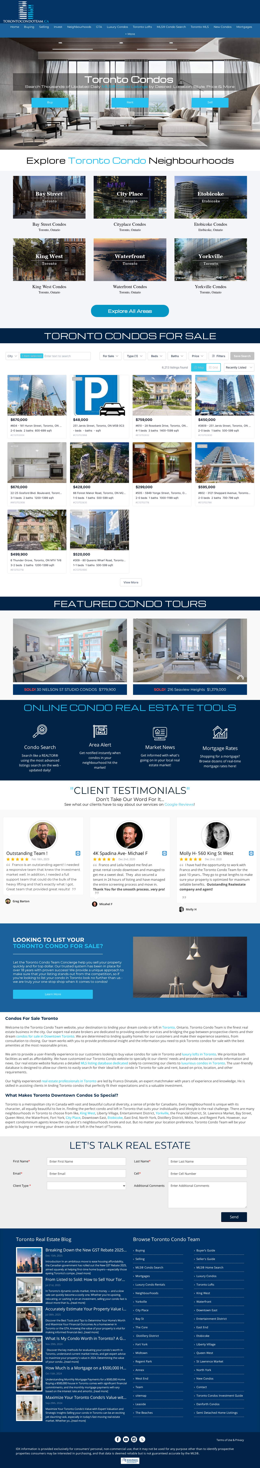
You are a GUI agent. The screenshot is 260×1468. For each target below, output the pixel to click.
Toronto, (169, 1027)
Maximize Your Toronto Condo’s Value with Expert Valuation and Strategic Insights (86, 1397)
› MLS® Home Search (208, 1267)
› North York (202, 1370)
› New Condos (203, 1378)
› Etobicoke (201, 1336)
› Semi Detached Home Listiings (216, 1413)
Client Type (22, 1186)
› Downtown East (205, 1310)
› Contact (200, 1387)
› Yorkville (140, 1301)
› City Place (140, 1310)
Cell (137, 1173)
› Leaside (139, 1404)
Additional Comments (149, 1186)
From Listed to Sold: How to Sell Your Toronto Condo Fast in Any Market (86, 1279)
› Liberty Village (205, 1344)
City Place (73, 1117)
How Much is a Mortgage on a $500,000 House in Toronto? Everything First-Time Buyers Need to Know (86, 1368)
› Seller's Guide (204, 1259)
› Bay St (138, 1319)
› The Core (140, 1327)
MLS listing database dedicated (104, 1063)
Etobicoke (115, 1117)
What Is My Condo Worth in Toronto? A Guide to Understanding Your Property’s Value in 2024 (86, 1338)
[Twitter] (142, 1439)
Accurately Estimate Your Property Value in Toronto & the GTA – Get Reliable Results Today (86, 1309)
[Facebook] (118, 1439)
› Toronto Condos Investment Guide (218, 1395)
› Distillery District (146, 1336)
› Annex (138, 1370)
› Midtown (140, 1353)
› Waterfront (202, 1301)
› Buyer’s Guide (204, 1250)
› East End (201, 1327)
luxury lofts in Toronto (199, 1054)
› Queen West (203, 1353)
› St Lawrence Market (208, 1361)
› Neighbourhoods (145, 1293)
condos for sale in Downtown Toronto (45, 1036)
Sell (210, 102)
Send (234, 1216)
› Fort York (140, 1344)
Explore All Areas (130, 311)
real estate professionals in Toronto (69, 1081)
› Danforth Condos (207, 1404)
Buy (50, 102)
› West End (140, 1378)
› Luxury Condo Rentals (149, 1284)
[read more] (83, 1273)
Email (17, 1173)
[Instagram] (134, 1439)
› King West (202, 1293)
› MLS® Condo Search (148, 1267)
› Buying (139, 1250)
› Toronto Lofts (204, 1284)
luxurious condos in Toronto (203, 1063)
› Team (138, 1387)
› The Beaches (143, 1413)
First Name (21, 1161)
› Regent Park (142, 1361)
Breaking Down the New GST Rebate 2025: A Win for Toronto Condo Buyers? (86, 1250)
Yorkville (162, 1113)
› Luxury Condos (205, 1276)
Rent (130, 102)
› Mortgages (141, 1276)
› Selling (139, 1259)
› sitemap (139, 1395)
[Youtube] (126, 1439)
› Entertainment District (210, 1319)
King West (87, 1113)
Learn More (53, 994)
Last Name (142, 1161)
